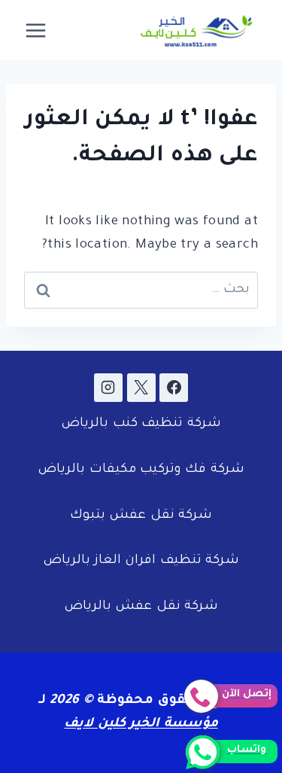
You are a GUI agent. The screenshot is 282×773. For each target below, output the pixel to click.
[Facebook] (173, 387)
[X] (141, 387)
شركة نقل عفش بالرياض (141, 607)
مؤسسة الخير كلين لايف (140, 724)
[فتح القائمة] (36, 30)
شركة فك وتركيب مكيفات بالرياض (141, 470)
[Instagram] (108, 387)
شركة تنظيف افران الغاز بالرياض (141, 561)
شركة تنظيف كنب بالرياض (140, 424)
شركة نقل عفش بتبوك (141, 516)
